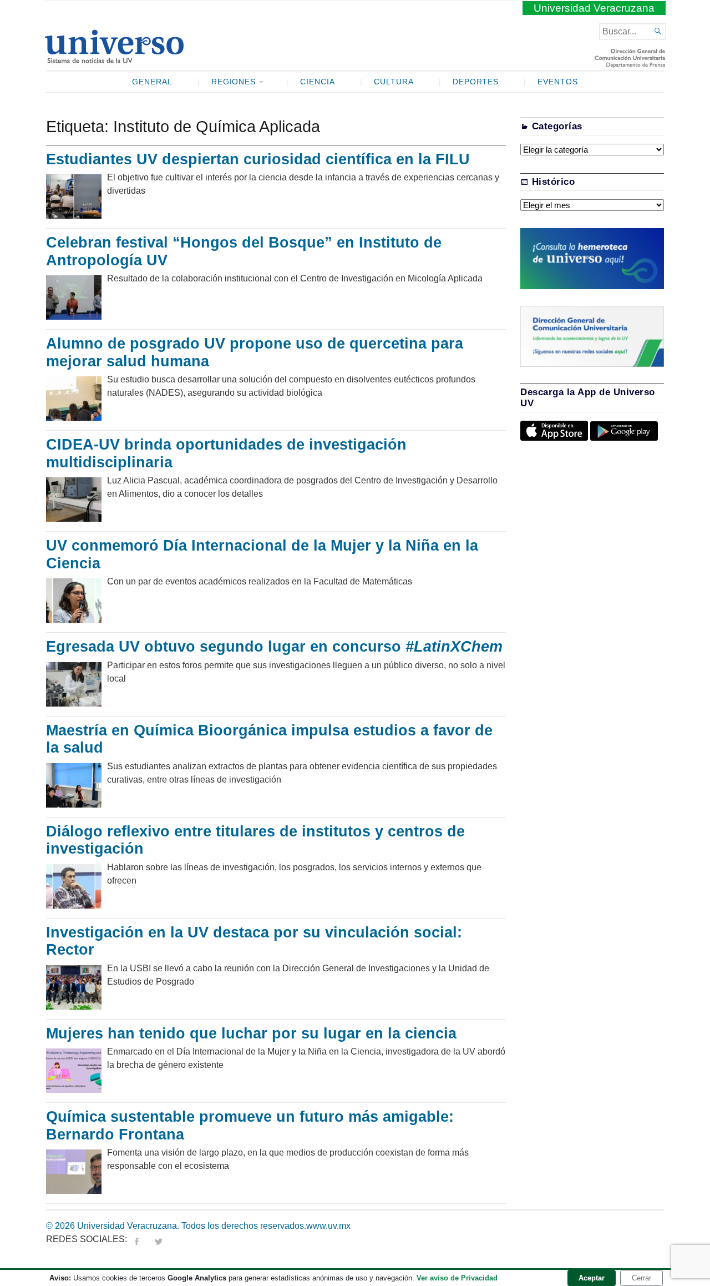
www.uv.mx (328, 1225)
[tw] (158, 1239)
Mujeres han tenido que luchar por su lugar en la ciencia (251, 1033)
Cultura (394, 82)
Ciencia (317, 82)
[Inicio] (114, 59)
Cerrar (641, 1278)
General (152, 82)
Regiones (233, 82)
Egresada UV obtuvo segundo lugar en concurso (274, 646)
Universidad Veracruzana (594, 8)
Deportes (476, 82)
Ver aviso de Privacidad (457, 1278)
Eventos (557, 82)
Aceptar (592, 1278)
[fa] (136, 1239)
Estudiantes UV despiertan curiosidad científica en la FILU (258, 159)
